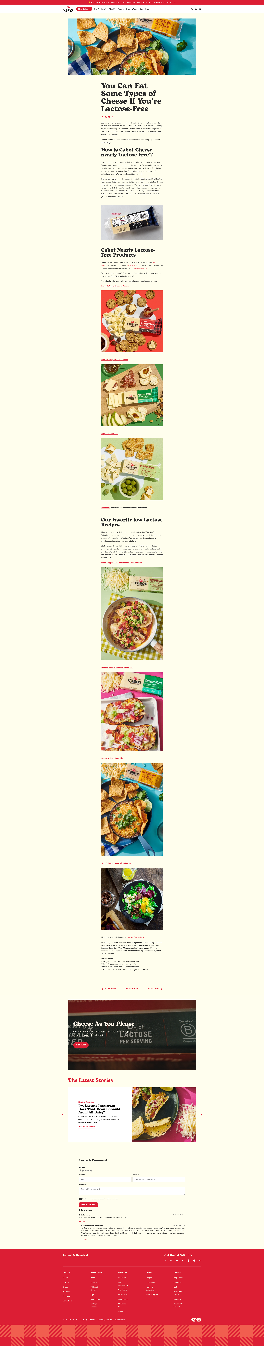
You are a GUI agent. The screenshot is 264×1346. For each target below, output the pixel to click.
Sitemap (84, 1320)
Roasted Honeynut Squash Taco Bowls (117, 667)
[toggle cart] (200, 9)
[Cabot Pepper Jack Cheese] (132, 503)
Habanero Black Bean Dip (112, 758)
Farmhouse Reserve (139, 268)
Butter (93, 1277)
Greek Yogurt (96, 1282)
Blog (128, 9)
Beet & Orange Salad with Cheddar (116, 863)
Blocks (65, 1277)
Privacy (92, 1320)
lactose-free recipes (136, 937)
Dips (92, 1294)
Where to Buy (137, 9)
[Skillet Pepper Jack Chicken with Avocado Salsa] (132, 662)
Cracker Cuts (68, 1282)
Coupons (177, 1299)
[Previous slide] (63, 1114)
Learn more (171, 2)
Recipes (121, 9)
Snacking (66, 1296)
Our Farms (122, 1290)
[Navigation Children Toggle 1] (89, 9)
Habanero (131, 265)
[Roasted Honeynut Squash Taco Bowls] (132, 753)
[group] (85, 1170)
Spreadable (67, 1300)
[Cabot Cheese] (132, 241)
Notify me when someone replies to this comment (100, 1199)
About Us (122, 1277)
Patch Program (152, 1294)
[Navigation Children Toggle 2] (106, 9)
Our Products (99, 9)
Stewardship (123, 1294)
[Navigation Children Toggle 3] (115, 9)
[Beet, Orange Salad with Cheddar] (132, 932)
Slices (65, 1287)
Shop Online (83, 9)
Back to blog (132, 989)
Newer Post (153, 989)
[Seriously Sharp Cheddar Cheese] (132, 355)
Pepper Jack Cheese (109, 433)
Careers (121, 1311)
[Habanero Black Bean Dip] (132, 858)
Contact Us (177, 1282)
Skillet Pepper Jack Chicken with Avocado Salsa (121, 562)
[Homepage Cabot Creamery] (68, 9)
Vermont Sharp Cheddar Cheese (114, 359)
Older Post (110, 989)
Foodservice (123, 1299)
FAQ (175, 1287)
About (111, 9)
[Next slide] (200, 1114)
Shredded (67, 1291)
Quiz (147, 9)
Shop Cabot (81, 1045)
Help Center (178, 1277)
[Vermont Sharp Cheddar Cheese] (132, 429)
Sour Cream (95, 1299)
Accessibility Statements (105, 1320)
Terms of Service (120, 1320)
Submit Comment (88, 1204)
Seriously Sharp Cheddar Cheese (115, 286)
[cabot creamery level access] (196, 1319)
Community (150, 1282)
